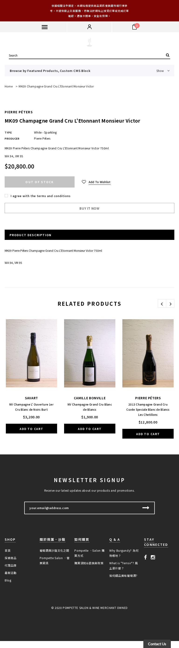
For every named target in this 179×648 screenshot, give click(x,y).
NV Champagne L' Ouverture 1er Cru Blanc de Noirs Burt (31, 406)
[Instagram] (153, 557)
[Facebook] (145, 557)
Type (8, 132)
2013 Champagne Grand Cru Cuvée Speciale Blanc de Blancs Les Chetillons (147, 409)
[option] (31, 379)
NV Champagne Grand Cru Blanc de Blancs (90, 406)
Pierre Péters (19, 112)
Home (9, 86)
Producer (12, 138)
